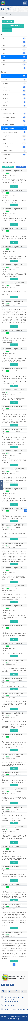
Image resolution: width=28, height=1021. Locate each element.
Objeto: (4, 177)
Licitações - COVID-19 (20, 166)
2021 (6, 30)
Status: (4, 173)
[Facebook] (1, 481)
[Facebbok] (3, 985)
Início (4, 14)
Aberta (7, 21)
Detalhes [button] (14, 186)
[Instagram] (1, 488)
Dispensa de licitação (12, 25)
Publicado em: (5, 175)
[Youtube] (1, 485)
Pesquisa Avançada (8, 166)
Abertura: (18, 173)
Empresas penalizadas (9, 162)
